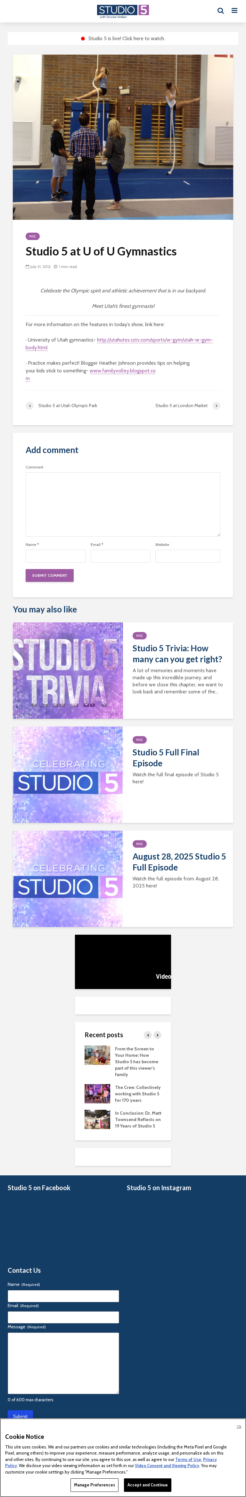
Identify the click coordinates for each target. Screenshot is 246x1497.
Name (32, 545)
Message (27, 1327)
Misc (32, 236)
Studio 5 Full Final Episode (166, 757)
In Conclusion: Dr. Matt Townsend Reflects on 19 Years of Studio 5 (138, 1119)
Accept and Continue (147, 1484)
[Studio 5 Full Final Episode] (68, 774)
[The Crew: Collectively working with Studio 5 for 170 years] (97, 1093)
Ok (239, 1426)
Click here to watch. (143, 38)
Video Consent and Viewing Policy (167, 1465)
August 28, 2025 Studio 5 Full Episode (179, 861)
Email (97, 545)
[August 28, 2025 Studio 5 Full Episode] (68, 878)
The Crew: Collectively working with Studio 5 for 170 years (138, 1093)
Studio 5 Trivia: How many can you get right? (177, 653)
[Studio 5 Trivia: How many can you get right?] (68, 670)
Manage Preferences (94, 1484)
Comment (34, 467)
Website (162, 545)
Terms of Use (188, 1459)
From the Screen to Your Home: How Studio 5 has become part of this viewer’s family (136, 1061)
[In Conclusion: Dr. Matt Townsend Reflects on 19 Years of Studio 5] (97, 1119)
